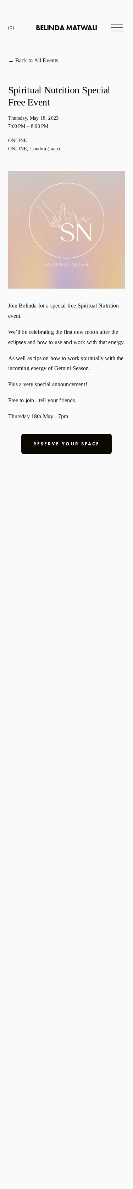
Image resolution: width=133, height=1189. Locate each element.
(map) (54, 148)
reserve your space (66, 443)
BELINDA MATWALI (66, 27)
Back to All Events (37, 60)
